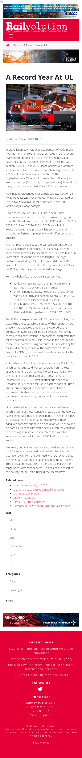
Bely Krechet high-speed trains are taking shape (42, 506)
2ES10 (13, 520)
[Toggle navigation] (11, 35)
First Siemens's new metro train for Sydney (41, 659)
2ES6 (13, 529)
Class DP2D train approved (29, 502)
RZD (12, 555)
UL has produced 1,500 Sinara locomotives (39, 489)
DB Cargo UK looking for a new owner (41, 675)
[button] (11, 107)
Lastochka (16, 546)
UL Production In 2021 (27, 493)
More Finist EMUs (24, 497)
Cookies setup (41, 743)
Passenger (16, 590)
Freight (14, 581)
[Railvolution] (39, 26)
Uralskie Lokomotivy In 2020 (30, 485)
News (16, 45)
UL (11, 563)
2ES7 (13, 537)
